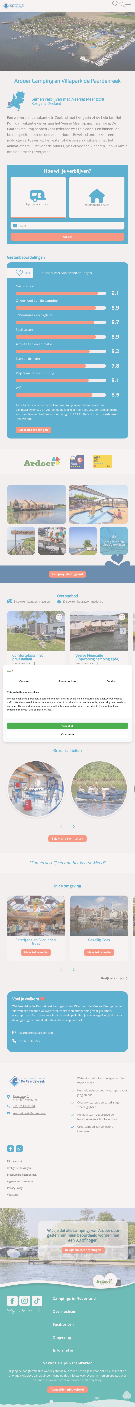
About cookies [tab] (67, 681)
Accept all (67, 725)
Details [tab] (111, 681)
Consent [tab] (24, 681)
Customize (67, 734)
